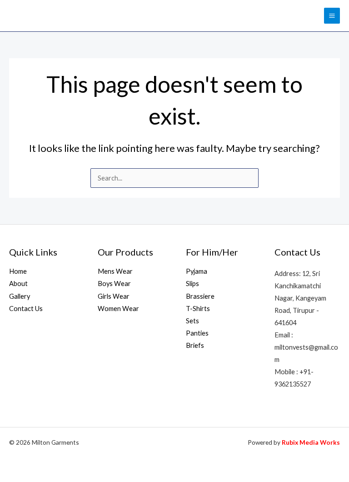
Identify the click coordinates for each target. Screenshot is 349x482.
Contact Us (26, 308)
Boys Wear (114, 283)
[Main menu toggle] (332, 16)
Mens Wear (115, 271)
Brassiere (200, 296)
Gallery (19, 296)
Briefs (195, 345)
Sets (192, 321)
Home (18, 271)
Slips (192, 283)
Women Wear (118, 308)
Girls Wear (114, 296)
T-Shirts (198, 308)
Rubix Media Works (311, 442)
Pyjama (196, 271)
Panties (197, 333)
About (18, 283)
